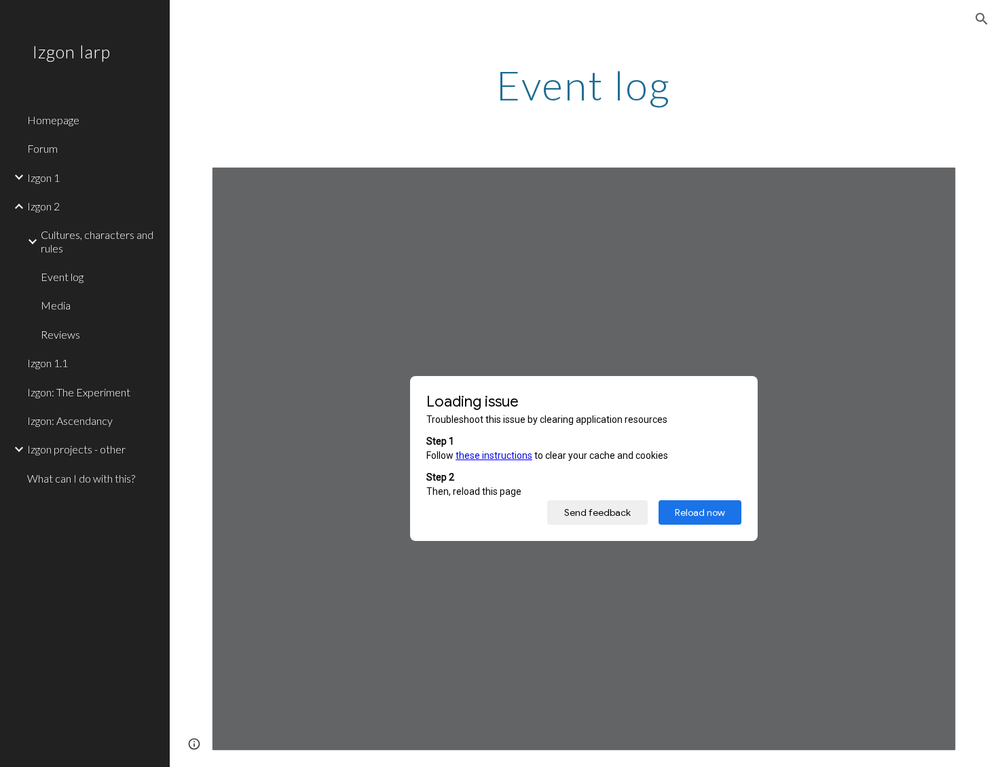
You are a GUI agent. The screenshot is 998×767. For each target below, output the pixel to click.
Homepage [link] (53, 119)
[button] (981, 19)
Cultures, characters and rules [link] (97, 241)
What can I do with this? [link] (81, 478)
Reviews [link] (60, 334)
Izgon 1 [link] (43, 177)
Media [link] (56, 305)
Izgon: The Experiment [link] (78, 392)
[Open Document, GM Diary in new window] (930, 184)
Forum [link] (42, 148)
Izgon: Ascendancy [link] (70, 420)
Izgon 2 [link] (43, 206)
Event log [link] (62, 276)
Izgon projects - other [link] (76, 449)
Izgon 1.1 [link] (47, 362)
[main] (583, 85)
